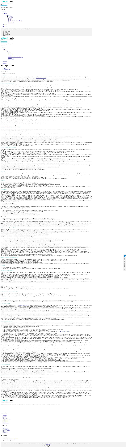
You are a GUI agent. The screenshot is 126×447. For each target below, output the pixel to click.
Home (4, 68)
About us (5, 415)
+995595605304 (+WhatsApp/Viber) (10, 438)
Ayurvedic (10, 17)
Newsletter (5, 432)
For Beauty (8, 15)
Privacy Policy (6, 418)
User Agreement (6, 69)
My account (5, 428)
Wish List (5, 431)
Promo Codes (6, 422)
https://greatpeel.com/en (41, 78)
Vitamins (10, 18)
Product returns (6, 430)
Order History (6, 429)
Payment (5, 417)
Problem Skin (11, 22)
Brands (4, 421)
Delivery (5, 416)
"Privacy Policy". (48, 444)
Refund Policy (6, 420)
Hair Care (10, 19)
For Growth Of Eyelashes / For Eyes (15, 20)
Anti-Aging (10, 16)
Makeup (10, 21)
